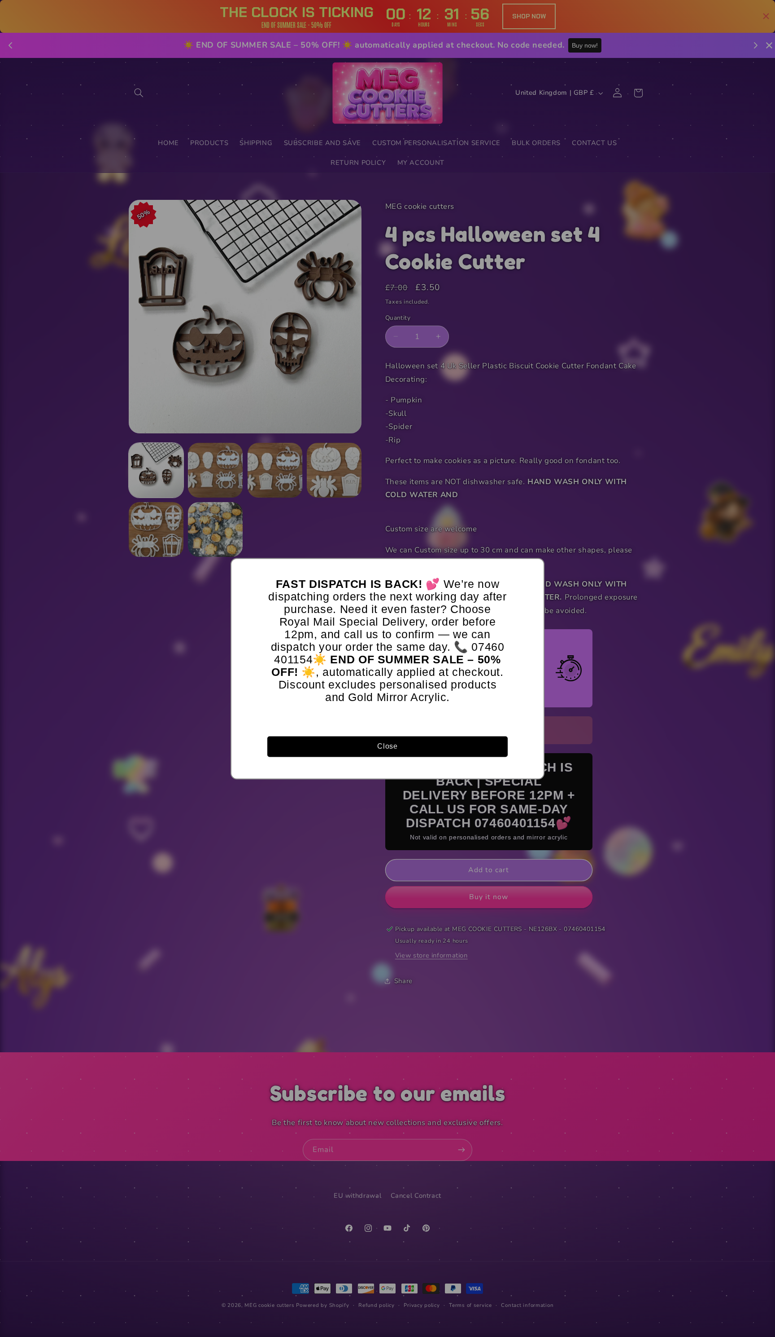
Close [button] (387, 746)
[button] (533, 569)
